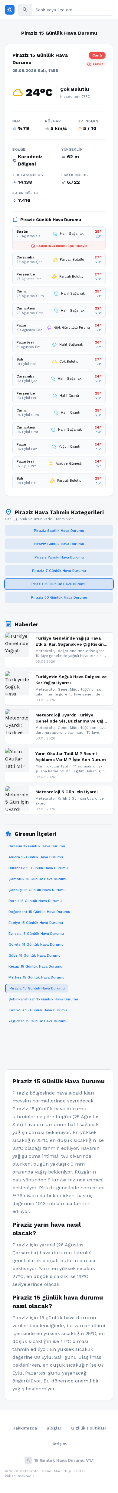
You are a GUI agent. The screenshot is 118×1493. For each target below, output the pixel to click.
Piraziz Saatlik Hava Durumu (59, 530)
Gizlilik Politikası (88, 1428)
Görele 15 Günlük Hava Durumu (36, 944)
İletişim (59, 1443)
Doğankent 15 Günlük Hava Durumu (39, 912)
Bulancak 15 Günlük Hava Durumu (38, 868)
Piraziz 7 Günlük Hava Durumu (59, 571)
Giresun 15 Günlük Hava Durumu (36, 846)
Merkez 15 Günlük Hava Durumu (36, 977)
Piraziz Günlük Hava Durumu (59, 544)
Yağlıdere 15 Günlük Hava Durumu (37, 1021)
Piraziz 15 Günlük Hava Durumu (59, 584)
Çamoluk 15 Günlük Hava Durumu (37, 879)
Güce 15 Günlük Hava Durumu (34, 955)
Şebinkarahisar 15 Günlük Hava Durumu (43, 999)
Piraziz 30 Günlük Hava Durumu (59, 597)
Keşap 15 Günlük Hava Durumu (35, 966)
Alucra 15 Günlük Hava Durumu (35, 857)
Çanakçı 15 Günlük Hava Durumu (37, 890)
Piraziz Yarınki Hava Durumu (59, 557)
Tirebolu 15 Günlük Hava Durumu (37, 1010)
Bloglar (54, 1428)
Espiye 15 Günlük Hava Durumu (35, 923)
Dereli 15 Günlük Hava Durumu (35, 901)
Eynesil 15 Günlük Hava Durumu (36, 933)
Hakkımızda (24, 1428)
